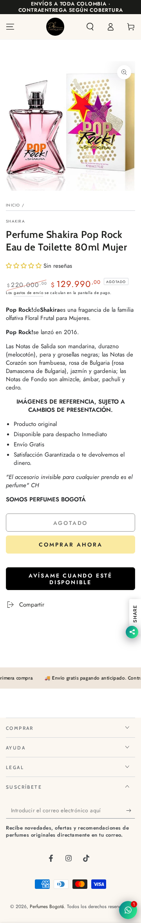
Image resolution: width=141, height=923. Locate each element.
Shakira (15, 221)
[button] (90, 26)
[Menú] (10, 26)
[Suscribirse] (130, 810)
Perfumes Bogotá (47, 906)
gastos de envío (28, 293)
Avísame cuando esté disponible (70, 579)
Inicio (13, 205)
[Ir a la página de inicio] (55, 27)
